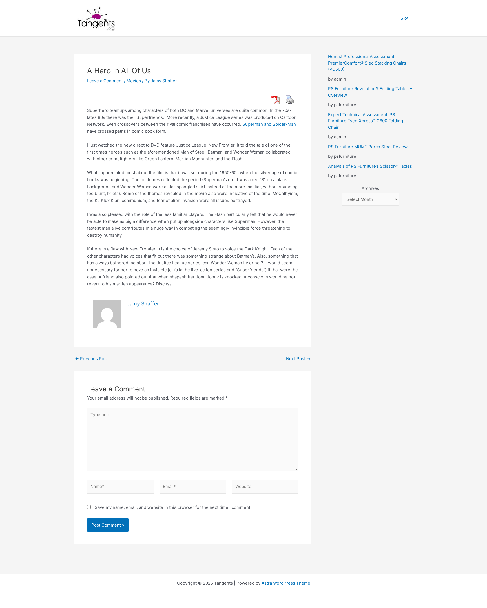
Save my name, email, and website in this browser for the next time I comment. (173, 507)
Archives (370, 188)
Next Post (298, 358)
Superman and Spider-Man (269, 124)
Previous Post (91, 358)
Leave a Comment (105, 80)
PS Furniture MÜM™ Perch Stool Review (368, 146)
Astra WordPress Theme (286, 583)
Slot (404, 18)
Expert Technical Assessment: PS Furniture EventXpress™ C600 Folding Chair (365, 121)
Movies (134, 80)
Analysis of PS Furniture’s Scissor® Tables (370, 166)
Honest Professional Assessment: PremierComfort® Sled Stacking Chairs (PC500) (367, 63)
